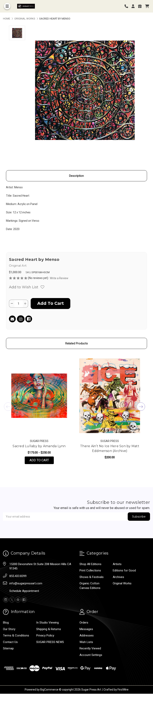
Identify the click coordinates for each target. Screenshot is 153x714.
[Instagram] (21, 319)
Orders (83, 622)
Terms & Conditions (16, 635)
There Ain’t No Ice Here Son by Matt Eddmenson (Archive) (109, 448)
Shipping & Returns (48, 629)
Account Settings (90, 655)
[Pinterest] (18, 599)
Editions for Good (124, 570)
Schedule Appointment (24, 591)
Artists (117, 564)
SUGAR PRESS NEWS (50, 642)
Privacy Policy (45, 635)
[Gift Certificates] (141, 6)
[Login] (134, 6)
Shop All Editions (90, 564)
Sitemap (8, 648)
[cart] (147, 6)
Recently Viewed (90, 648)
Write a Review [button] (59, 278)
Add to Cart (41, 460)
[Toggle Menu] (7, 6)
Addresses (86, 635)
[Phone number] (128, 6)
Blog (6, 622)
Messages (86, 629)
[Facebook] (28, 319)
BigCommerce (49, 689)
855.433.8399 (17, 576)
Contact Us (10, 642)
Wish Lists (86, 642)
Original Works (122, 583)
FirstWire (123, 689)
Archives (118, 577)
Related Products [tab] (76, 343)
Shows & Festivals (91, 577)
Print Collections (90, 570)
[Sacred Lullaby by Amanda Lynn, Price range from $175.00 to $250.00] (39, 396)
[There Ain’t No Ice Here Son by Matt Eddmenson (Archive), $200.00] (109, 396)
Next (141, 406)
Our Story (9, 629)
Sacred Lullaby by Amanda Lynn (39, 446)
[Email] (12, 319)
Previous (8, 406)
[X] (12, 599)
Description (76, 176)
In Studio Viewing (47, 622)
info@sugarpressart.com (25, 583)
